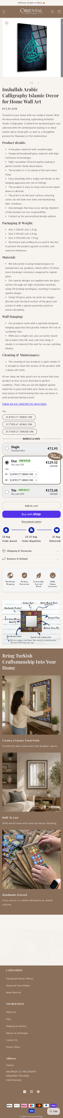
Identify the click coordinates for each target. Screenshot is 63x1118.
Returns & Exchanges (17, 1033)
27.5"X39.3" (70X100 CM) (20, 431)
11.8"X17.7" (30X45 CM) (19, 417)
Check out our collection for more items (24, 403)
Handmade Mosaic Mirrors (19, 978)
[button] (3, 11)
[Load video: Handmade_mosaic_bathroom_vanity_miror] (31, 947)
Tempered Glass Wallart (18, 985)
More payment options (31, 521)
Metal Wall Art (13, 992)
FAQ (8, 1019)
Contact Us (12, 1040)
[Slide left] (24, 83)
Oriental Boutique (35, 1116)
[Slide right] (38, 83)
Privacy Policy (13, 1047)
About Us (11, 1012)
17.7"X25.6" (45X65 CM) (19, 424)
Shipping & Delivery (16, 1026)
